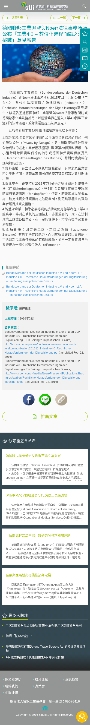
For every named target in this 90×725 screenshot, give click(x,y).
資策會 (40, 686)
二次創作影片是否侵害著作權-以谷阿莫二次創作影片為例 (44, 625)
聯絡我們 (11, 686)
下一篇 (78, 17)
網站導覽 (71, 679)
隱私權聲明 (13, 679)
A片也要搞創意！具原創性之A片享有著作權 (35, 657)
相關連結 (11, 692)
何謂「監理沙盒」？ (19, 636)
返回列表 (17, 17)
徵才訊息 (41, 679)
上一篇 (59, 17)
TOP (82, 701)
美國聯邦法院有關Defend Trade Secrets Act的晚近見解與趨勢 (45, 648)
